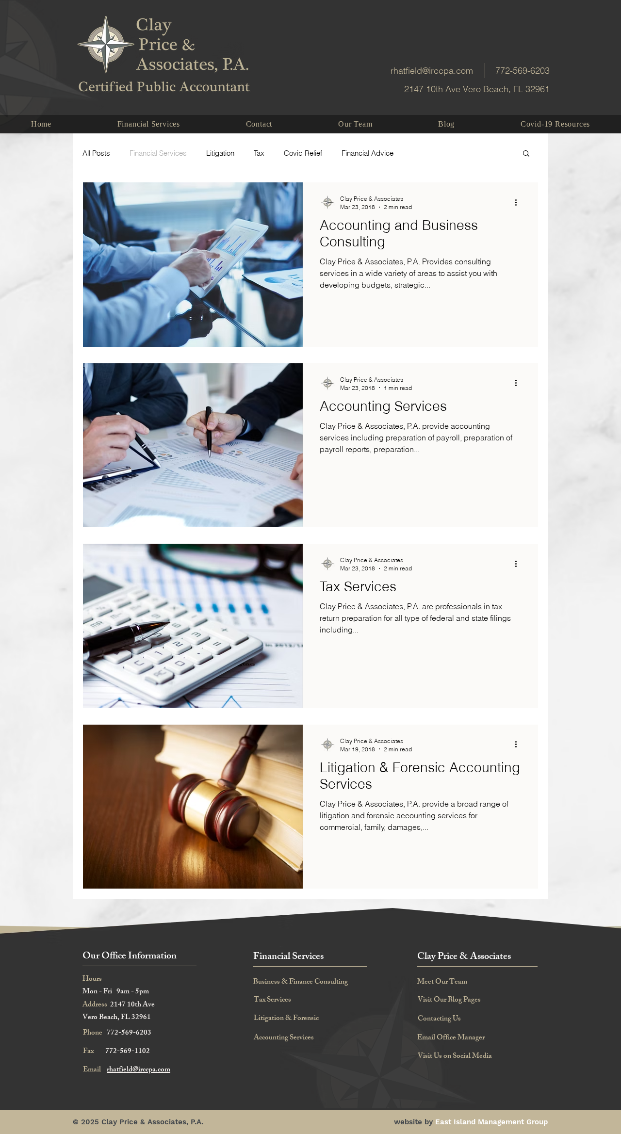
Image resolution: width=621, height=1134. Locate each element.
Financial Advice (367, 153)
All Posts (96, 153)
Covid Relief (303, 153)
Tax (259, 153)
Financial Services (158, 153)
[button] (526, 154)
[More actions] (519, 202)
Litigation (220, 153)
